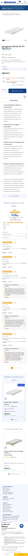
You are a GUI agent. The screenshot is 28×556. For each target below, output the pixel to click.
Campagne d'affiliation (8, 494)
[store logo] (10, 2)
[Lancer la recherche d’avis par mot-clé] (26, 238)
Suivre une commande (8, 511)
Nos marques (6, 491)
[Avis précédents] (9, 367)
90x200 (5, 69)
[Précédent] (3, 7)
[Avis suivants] (20, 368)
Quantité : (4, 89)
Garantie (5, 520)
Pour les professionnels (8, 492)
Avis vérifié (6, 244)
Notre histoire (6, 488)
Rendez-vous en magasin (8, 498)
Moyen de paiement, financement (10, 519)
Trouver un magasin (7, 507)
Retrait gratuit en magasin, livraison (10, 517)
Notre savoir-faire (7, 489)
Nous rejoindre (6, 508)
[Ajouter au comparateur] (24, 96)
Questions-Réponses (7, 504)
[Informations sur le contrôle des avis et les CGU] (21, 217)
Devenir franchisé (7, 510)
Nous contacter (6, 506)
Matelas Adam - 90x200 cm (11, 402)
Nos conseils (6, 500)
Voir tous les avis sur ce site (15, 219)
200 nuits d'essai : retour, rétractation (11, 516)
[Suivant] (24, 7)
